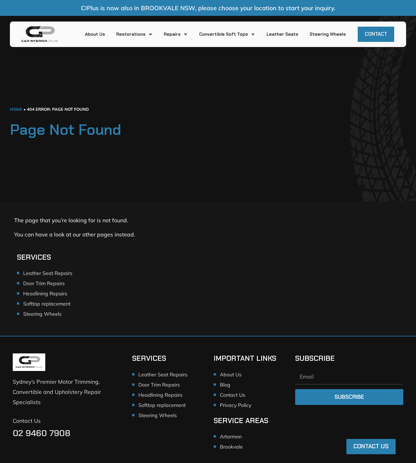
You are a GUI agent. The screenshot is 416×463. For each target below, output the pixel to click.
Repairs (172, 34)
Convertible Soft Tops (223, 34)
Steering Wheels (328, 34)
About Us (95, 34)
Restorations (130, 34)
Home (16, 109)
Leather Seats (282, 34)
